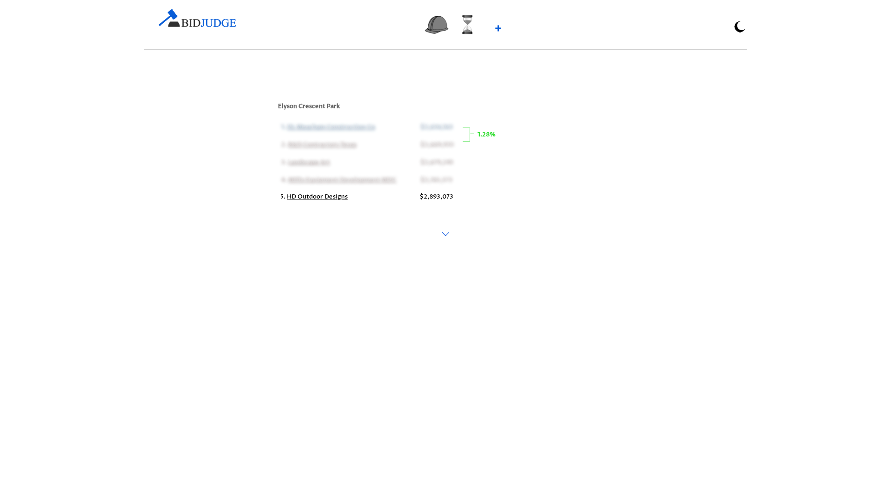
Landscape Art (308, 161)
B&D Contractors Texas (321, 144)
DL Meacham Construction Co (330, 126)
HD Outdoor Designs (317, 197)
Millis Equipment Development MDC (341, 179)
